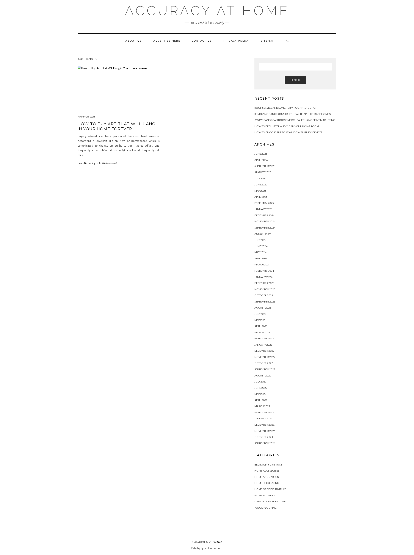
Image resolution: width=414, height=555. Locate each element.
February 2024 (264, 270)
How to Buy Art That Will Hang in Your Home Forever (116, 126)
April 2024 (261, 258)
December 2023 (264, 283)
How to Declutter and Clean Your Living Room (286, 126)
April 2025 (261, 196)
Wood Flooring (265, 507)
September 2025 (264, 166)
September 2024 (264, 227)
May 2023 (260, 319)
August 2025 (262, 172)
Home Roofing (264, 495)
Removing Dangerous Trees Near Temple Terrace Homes (292, 114)
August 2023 (262, 307)
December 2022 (264, 350)
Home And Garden (266, 476)
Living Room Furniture (270, 501)
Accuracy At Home (207, 10)
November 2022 (264, 357)
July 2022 (260, 381)
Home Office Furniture (270, 489)
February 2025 (264, 203)
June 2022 (260, 387)
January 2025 (263, 209)
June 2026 (260, 153)
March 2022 (262, 406)
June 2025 (260, 184)
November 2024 (264, 221)
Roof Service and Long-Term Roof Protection (285, 107)
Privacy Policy (236, 40)
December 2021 (264, 424)
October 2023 (263, 295)
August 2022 (262, 375)
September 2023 (264, 301)
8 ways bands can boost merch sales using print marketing (294, 120)
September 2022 (264, 369)
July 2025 (260, 178)
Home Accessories (266, 470)
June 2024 (260, 246)
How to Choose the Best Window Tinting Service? (288, 132)
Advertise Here (166, 40)
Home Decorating (86, 163)
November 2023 (264, 289)
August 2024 (262, 233)
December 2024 (264, 215)
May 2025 (260, 190)
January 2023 (263, 344)
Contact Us (202, 40)
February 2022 (264, 412)
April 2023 (261, 326)
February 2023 (264, 338)
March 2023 (262, 332)
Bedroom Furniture (268, 464)
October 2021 (263, 437)
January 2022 (263, 418)
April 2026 (261, 159)
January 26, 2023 (86, 116)
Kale (219, 542)
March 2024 (262, 264)
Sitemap (267, 40)
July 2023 (260, 313)
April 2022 (261, 400)
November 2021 (264, 431)
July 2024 (260, 239)
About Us (133, 40)
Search (295, 79)
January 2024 (263, 277)
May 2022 (260, 393)
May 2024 (260, 252)
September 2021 (264, 443)
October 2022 (263, 363)
